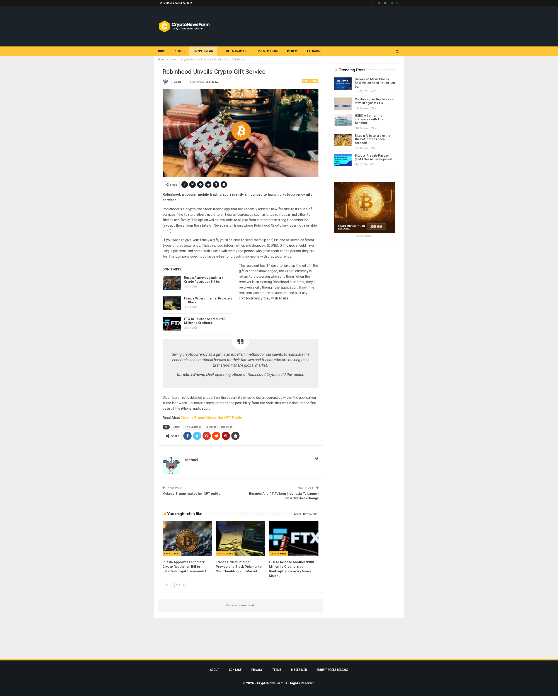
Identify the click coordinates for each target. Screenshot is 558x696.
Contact (235, 670)
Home (162, 51)
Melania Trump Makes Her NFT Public (211, 418)
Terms (276, 670)
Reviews (292, 51)
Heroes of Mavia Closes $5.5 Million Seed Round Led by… (375, 82)
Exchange (314, 51)
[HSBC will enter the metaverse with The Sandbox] (343, 120)
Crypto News (203, 51)
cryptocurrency (193, 427)
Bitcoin (176, 427)
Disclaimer (299, 670)
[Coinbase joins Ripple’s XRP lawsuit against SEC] (343, 103)
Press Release (268, 51)
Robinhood (226, 427)
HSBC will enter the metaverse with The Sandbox (369, 119)
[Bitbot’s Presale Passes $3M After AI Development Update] (343, 160)
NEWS (178, 51)
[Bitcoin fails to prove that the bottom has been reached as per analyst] (343, 140)
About (214, 670)
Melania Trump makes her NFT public (191, 494)
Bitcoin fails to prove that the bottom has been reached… (373, 139)
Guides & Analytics (235, 51)
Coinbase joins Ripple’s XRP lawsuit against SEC (374, 101)
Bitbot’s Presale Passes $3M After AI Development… (375, 157)
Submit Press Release (332, 670)
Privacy (256, 670)
